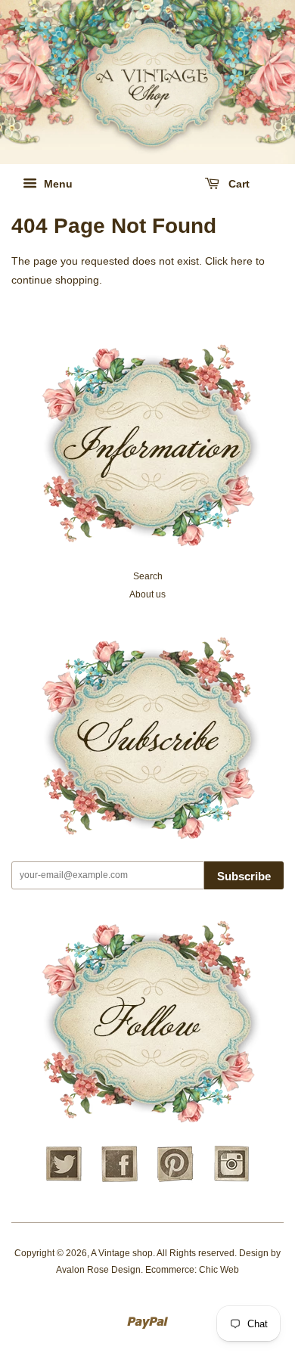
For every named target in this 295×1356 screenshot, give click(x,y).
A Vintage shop (122, 1253)
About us (147, 594)
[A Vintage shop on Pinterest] (175, 1179)
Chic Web (219, 1269)
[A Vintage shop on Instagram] (231, 1179)
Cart (237, 184)
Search (148, 576)
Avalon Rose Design (98, 1269)
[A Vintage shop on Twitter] (63, 1179)
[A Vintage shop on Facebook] (119, 1179)
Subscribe (244, 876)
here (242, 261)
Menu (57, 184)
